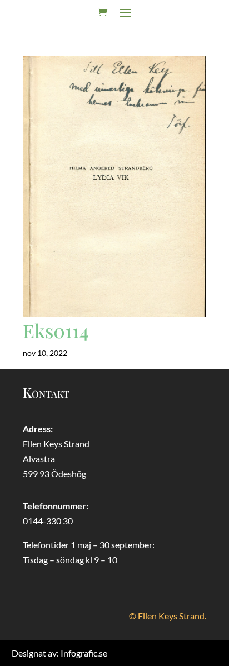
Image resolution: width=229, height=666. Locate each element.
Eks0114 (56, 330)
